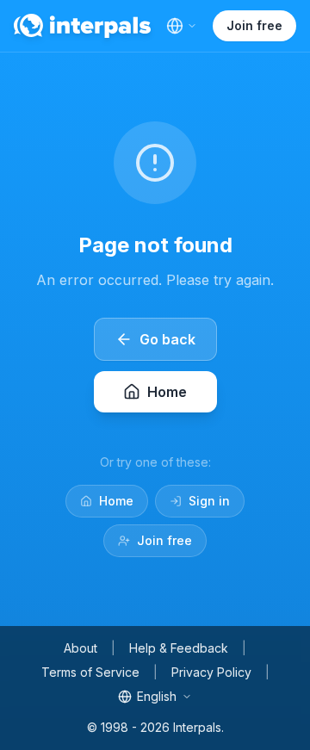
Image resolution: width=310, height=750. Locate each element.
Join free (254, 25)
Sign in (209, 500)
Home (116, 500)
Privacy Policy (211, 672)
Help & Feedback (178, 648)
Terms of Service (90, 672)
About (80, 648)
